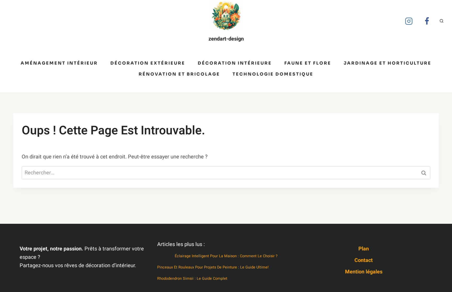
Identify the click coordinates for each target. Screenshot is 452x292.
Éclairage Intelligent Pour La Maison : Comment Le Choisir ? (226, 256)
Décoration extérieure (147, 63)
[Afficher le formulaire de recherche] (441, 21)
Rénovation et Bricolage (179, 74)
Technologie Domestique (273, 74)
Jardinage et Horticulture (387, 63)
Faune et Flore (307, 63)
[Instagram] (409, 21)
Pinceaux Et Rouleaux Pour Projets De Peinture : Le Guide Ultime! (213, 267)
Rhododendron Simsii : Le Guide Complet (192, 278)
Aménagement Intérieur (59, 63)
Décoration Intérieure (235, 63)
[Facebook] (427, 21)
